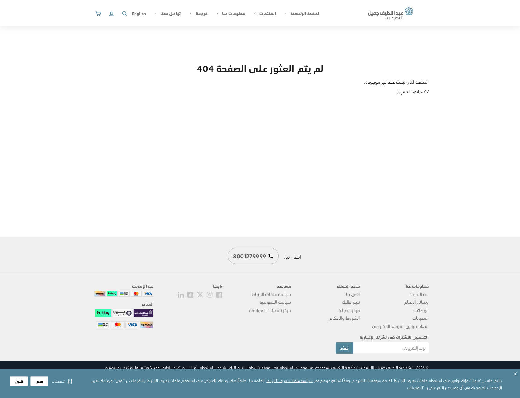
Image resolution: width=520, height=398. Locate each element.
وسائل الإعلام (416, 302)
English (139, 13)
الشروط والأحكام (344, 318)
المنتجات (267, 13)
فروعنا (200, 13)
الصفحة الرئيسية (304, 13)
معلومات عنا (233, 13)
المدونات (420, 318)
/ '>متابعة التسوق (413, 91)
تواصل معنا (170, 13)
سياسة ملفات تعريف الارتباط (289, 380)
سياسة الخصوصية (275, 302)
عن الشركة (419, 294)
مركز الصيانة (349, 310)
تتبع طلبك (351, 302)
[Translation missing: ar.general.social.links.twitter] (200, 294)
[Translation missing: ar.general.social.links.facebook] (219, 294)
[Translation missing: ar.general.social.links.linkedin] (181, 294)
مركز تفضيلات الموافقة (270, 310)
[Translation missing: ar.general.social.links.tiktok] (190, 294)
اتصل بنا (353, 294)
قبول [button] (19, 381)
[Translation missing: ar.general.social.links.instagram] (210, 294)
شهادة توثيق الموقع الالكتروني (400, 326)
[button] (62, 381)
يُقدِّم (344, 348)
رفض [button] (39, 381)
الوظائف (421, 310)
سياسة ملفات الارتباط (271, 294)
